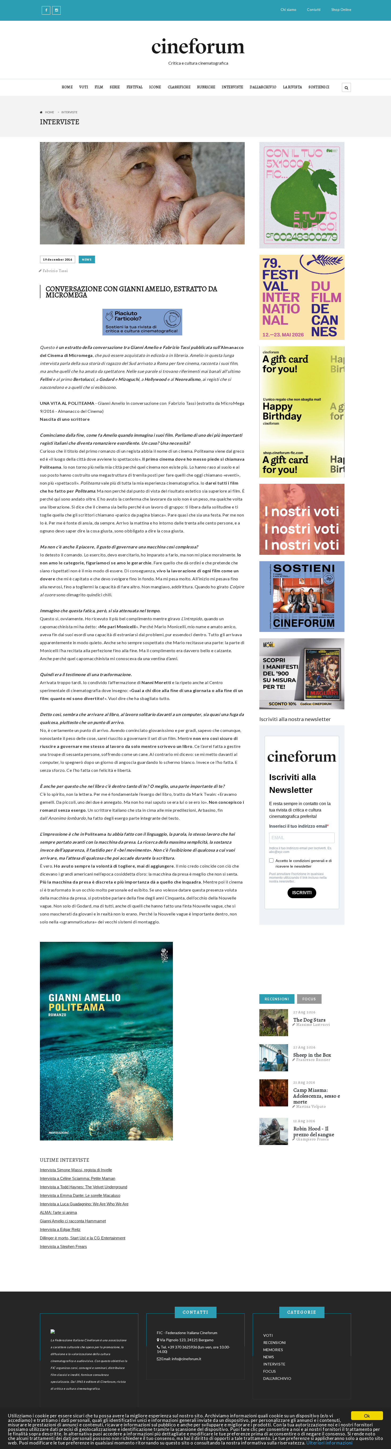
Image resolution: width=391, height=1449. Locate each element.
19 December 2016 (57, 259)
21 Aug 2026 (304, 1082)
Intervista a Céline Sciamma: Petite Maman (77, 1178)
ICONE (155, 87)
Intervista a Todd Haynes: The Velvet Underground (83, 1187)
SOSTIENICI (319, 87)
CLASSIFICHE (179, 87)
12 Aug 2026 (304, 1120)
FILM (99, 87)
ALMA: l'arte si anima (58, 1212)
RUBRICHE (206, 87)
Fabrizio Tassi (55, 270)
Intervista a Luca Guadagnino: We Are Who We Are (84, 1204)
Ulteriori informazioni (329, 1443)
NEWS (87, 259)
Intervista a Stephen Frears (63, 1246)
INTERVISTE (232, 87)
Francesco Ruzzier (313, 1059)
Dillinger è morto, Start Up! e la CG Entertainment (82, 1238)
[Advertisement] (299, 958)
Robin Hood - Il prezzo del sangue (313, 1132)
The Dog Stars (309, 1020)
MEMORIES (273, 1349)
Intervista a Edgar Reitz (60, 1229)
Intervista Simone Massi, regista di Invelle (76, 1170)
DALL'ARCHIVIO (263, 87)
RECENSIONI (277, 999)
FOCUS (309, 999)
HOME (67, 87)
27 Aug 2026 (304, 1012)
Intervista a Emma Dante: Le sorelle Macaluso (80, 1195)
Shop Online (341, 9)
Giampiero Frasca (312, 1139)
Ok (367, 1415)
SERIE (115, 87)
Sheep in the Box (312, 1055)
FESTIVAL (135, 87)
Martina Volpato (311, 1106)
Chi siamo (289, 9)
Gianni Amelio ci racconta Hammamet (73, 1221)
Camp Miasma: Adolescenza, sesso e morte (316, 1096)
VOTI (83, 87)
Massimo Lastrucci (313, 1024)
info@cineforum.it (186, 1358)
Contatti (314, 9)
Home (49, 112)
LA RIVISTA (292, 87)
